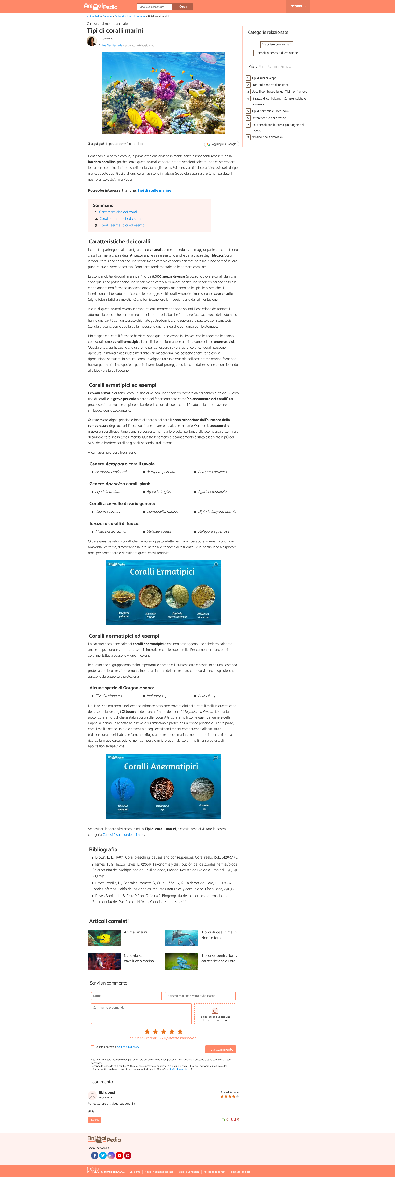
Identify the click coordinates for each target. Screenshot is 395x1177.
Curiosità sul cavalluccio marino (139, 958)
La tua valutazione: (144, 1038)
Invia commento (220, 1049)
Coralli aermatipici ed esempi (122, 225)
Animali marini (135, 932)
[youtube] (119, 1155)
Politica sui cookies (240, 1172)
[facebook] (94, 1155)
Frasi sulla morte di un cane (270, 85)
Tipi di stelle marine (154, 190)
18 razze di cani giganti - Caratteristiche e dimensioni (279, 101)
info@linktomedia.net (179, 1069)
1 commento (106, 38)
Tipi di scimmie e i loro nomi (270, 111)
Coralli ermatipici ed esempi (121, 219)
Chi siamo (135, 1172)
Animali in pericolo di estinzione (277, 53)
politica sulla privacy (128, 1047)
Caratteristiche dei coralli (118, 212)
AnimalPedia (94, 16)
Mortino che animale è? (267, 137)
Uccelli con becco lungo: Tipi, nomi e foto (279, 91)
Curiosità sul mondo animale (130, 16)
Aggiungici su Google (223, 144)
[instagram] (111, 1155)
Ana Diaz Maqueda (112, 45)
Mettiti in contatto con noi (158, 1172)
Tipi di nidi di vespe (264, 78)
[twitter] (103, 1155)
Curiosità (107, 16)
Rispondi (94, 1119)
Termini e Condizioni (188, 1172)
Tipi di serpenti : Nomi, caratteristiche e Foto (219, 958)
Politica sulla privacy (214, 1172)
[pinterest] (127, 1155)
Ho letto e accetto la (117, 1047)
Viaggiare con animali (276, 44)
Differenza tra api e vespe (269, 118)
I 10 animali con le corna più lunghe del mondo (278, 127)
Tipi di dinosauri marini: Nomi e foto (219, 935)
